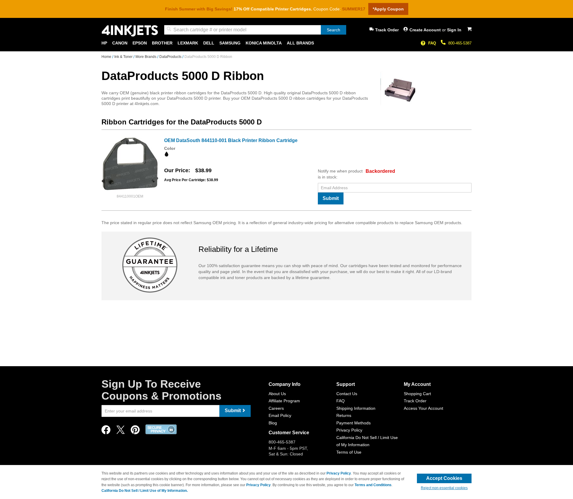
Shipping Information (355, 408)
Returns (343, 415)
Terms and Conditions (373, 485)
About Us (277, 393)
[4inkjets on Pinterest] (135, 431)
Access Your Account (423, 408)
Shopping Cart (417, 393)
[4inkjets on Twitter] (120, 431)
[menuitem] (104, 43)
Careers (276, 408)
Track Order (387, 29)
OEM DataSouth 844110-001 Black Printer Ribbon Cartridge (231, 140)
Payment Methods (353, 423)
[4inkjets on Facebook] (105, 431)
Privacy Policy (349, 430)
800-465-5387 (460, 43)
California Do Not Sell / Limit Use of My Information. (144, 491)
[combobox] (255, 30)
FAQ (432, 43)
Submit (331, 198)
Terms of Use (348, 452)
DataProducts (170, 57)
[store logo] (129, 31)
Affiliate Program (284, 400)
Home (106, 57)
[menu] (287, 43)
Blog (273, 423)
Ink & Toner (123, 57)
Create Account (425, 29)
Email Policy (280, 415)
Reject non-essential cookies (444, 488)
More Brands (146, 57)
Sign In (454, 29)
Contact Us (346, 393)
